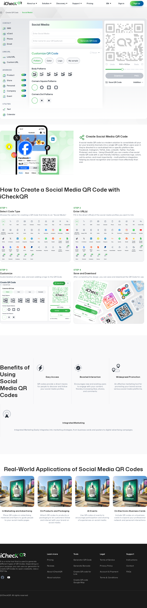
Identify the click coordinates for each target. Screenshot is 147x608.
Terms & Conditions (109, 577)
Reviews (50, 566)
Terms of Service (107, 560)
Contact (130, 566)
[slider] (122, 69)
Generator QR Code (83, 560)
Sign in (121, 3)
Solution (45, 3)
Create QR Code (12, 12)
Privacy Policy (106, 566)
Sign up (136, 3)
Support (76, 3)
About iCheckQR (54, 571)
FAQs (128, 571)
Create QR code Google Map (81, 581)
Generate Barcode (82, 566)
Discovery (60, 3)
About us (31, 3)
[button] (138, 82)
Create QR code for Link (82, 572)
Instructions (131, 560)
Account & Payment (109, 571)
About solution (54, 577)
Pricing (90, 3)
